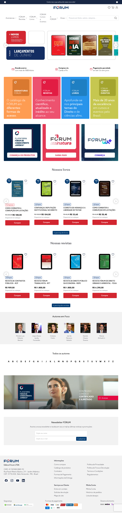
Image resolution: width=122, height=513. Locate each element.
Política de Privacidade (95, 464)
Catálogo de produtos (62, 468)
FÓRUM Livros (33, 18)
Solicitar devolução (61, 492)
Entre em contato (60, 489)
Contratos (58, 471)
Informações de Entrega (63, 478)
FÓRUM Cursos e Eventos (43, 18)
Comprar (17, 223)
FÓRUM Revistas (22, 18)
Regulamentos (92, 474)
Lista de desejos (92, 496)
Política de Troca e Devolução (98, 468)
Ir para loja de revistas (61, 305)
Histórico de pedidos (94, 492)
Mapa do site (59, 496)
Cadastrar (81, 439)
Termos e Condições (95, 471)
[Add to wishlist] (25, 180)
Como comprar (60, 464)
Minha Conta (91, 489)
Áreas (62, 18)
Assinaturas (10, 18)
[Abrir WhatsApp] (115, 507)
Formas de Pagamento (62, 474)
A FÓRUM (53, 18)
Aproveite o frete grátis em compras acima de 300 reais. (61, 2)
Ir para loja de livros (61, 233)
